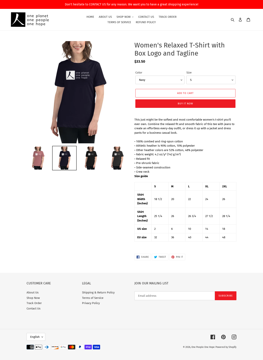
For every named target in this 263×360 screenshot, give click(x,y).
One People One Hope (203, 347)
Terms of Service (92, 298)
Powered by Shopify (225, 347)
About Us (33, 292)
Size (189, 72)
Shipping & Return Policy (98, 292)
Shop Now (33, 298)
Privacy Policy (91, 303)
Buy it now (185, 103)
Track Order (34, 303)
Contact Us (33, 308)
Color (138, 72)
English (35, 337)
